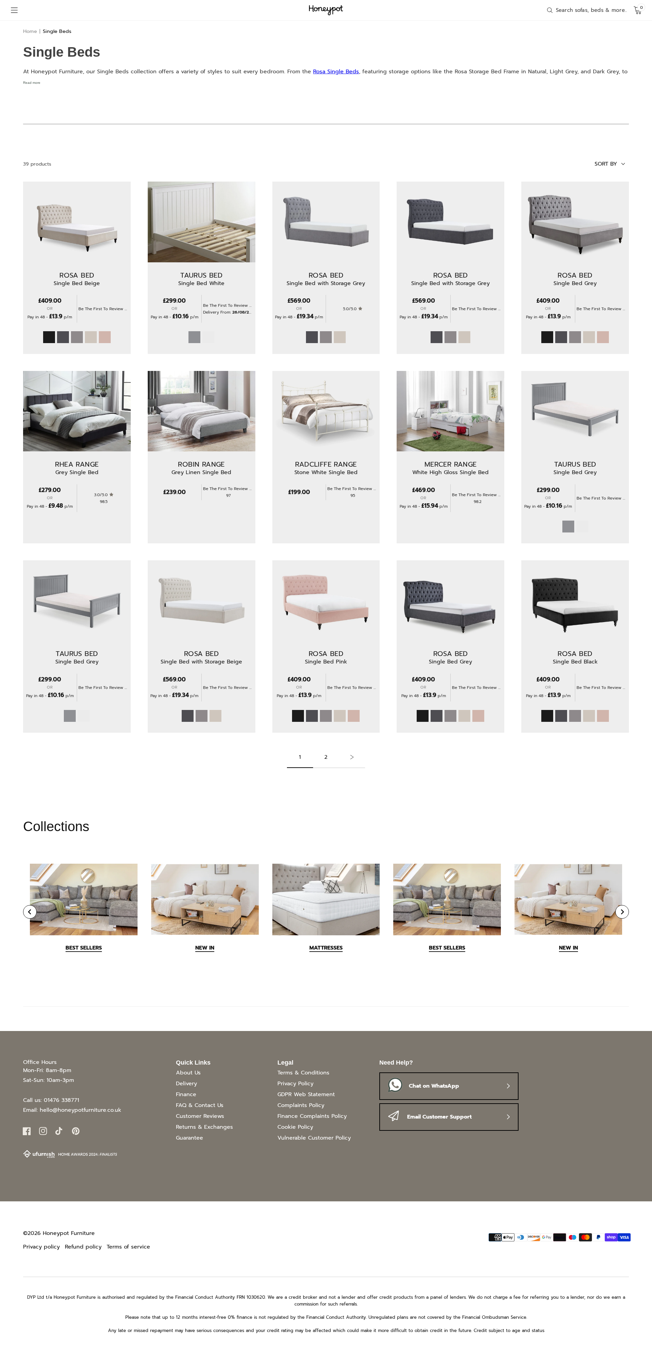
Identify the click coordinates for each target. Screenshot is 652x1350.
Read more (31, 83)
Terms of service (128, 1247)
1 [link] (300, 757)
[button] (14, 10)
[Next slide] (622, 912)
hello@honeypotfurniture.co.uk (80, 1110)
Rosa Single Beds (336, 72)
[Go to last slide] (30, 912)
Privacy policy (41, 1247)
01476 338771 (61, 1100)
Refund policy (83, 1247)
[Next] (352, 760)
